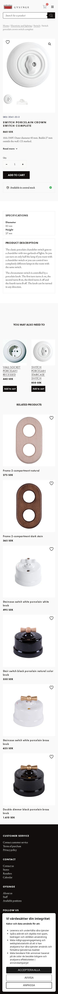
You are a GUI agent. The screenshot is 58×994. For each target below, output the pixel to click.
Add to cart (16, 175)
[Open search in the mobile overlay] (29, 15)
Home (6, 25)
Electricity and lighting (21, 25)
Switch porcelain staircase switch (38, 372)
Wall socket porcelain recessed (11, 370)
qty (4, 158)
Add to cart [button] (10, 388)
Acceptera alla (29, 970)
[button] (52, 7)
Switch (37, 25)
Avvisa (29, 977)
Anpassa (29, 985)
